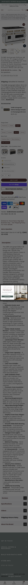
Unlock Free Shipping (7, 296)
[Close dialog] (26, 286)
